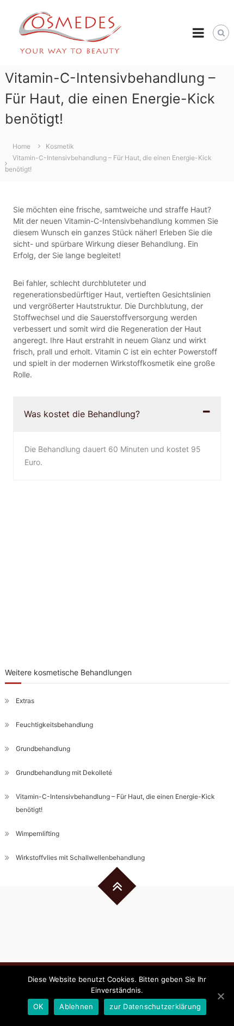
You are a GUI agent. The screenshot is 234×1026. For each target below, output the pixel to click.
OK (38, 1006)
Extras (25, 701)
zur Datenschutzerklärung (155, 1006)
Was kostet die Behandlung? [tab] (82, 413)
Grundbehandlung (43, 748)
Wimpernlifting (37, 833)
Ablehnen (76, 1006)
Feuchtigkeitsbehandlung (54, 724)
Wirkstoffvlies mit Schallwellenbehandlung (80, 857)
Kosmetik (60, 146)
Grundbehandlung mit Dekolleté (64, 772)
